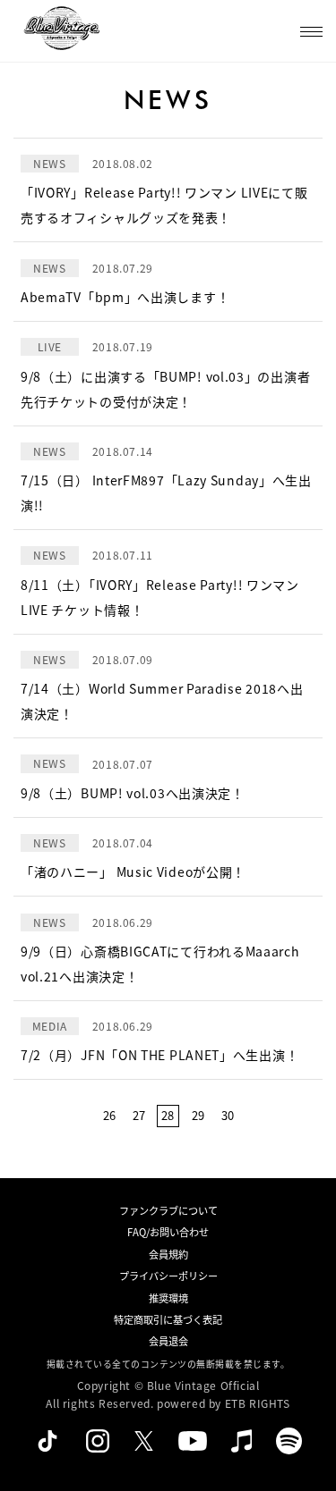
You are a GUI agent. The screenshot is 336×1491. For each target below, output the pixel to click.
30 (227, 1115)
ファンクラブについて (168, 1210)
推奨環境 (168, 1298)
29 (198, 1115)
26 (109, 1115)
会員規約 (168, 1254)
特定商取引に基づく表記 (168, 1319)
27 (139, 1115)
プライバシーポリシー (168, 1275)
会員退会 (168, 1341)
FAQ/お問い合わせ (168, 1232)
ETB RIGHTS (257, 1403)
